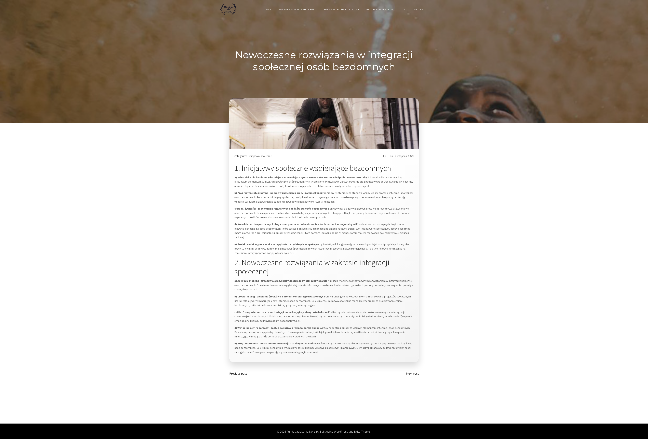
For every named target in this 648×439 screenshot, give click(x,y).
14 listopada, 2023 (404, 156)
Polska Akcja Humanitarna (296, 9)
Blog (403, 9)
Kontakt (419, 9)
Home (268, 9)
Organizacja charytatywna (340, 9)
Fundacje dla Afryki (379, 9)
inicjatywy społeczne (260, 156)
